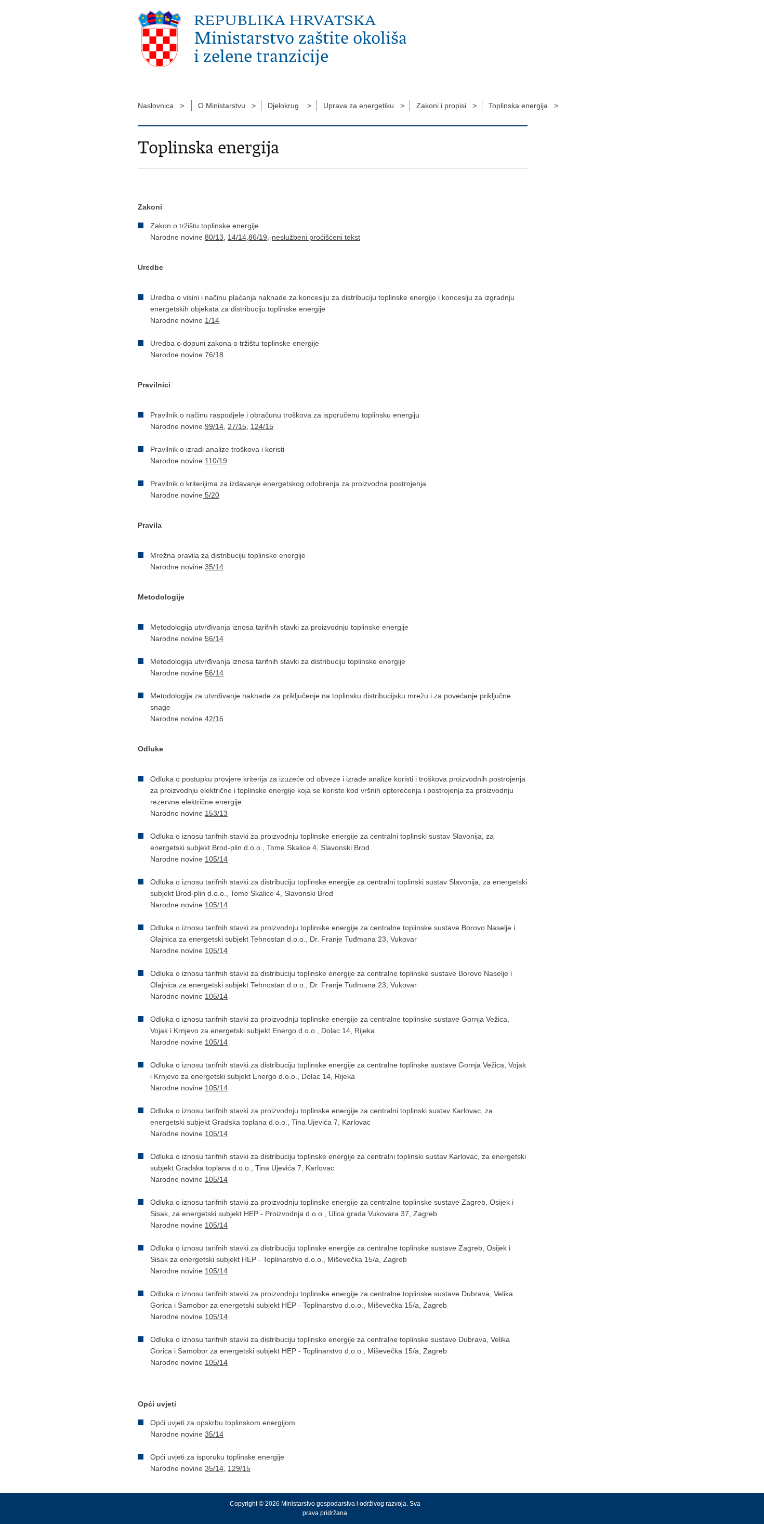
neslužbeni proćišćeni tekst (316, 237)
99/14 (214, 426)
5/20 (211, 495)
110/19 (216, 461)
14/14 (237, 237)
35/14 (214, 567)
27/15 (237, 426)
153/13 (216, 813)
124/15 (262, 426)
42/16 (214, 718)
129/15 (239, 1468)
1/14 (212, 320)
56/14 (214, 638)
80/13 (214, 237)
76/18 (214, 354)
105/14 (216, 859)
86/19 (257, 237)
